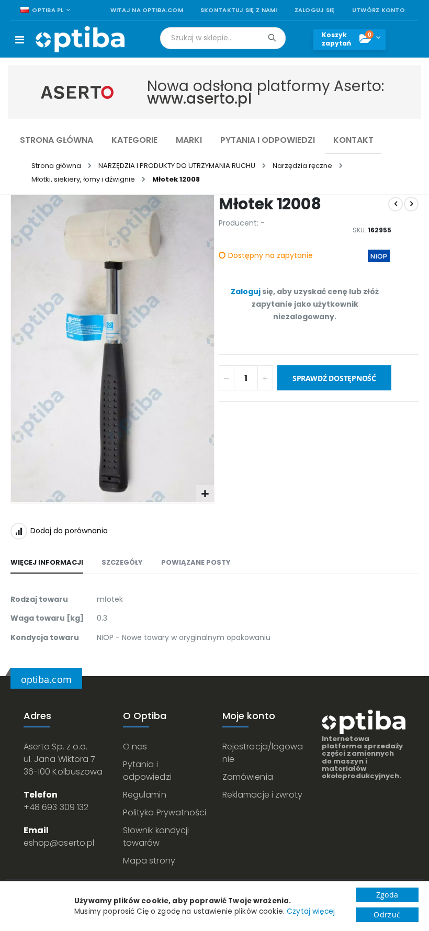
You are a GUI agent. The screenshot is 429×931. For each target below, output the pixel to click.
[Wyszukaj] (272, 37)
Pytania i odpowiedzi (147, 770)
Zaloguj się (315, 10)
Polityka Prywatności (164, 812)
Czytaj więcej (311, 911)
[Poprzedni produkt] (395, 204)
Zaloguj (246, 291)
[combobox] (223, 38)
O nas (135, 747)
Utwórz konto (378, 10)
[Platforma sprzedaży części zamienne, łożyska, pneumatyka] (80, 39)
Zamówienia (247, 777)
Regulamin (144, 795)
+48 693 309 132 (56, 807)
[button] (205, 494)
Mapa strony (149, 861)
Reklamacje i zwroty (262, 795)
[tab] (46, 563)
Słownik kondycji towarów (156, 836)
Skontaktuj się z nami (238, 10)
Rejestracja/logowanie (262, 753)
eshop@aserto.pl (59, 843)
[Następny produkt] (411, 204)
